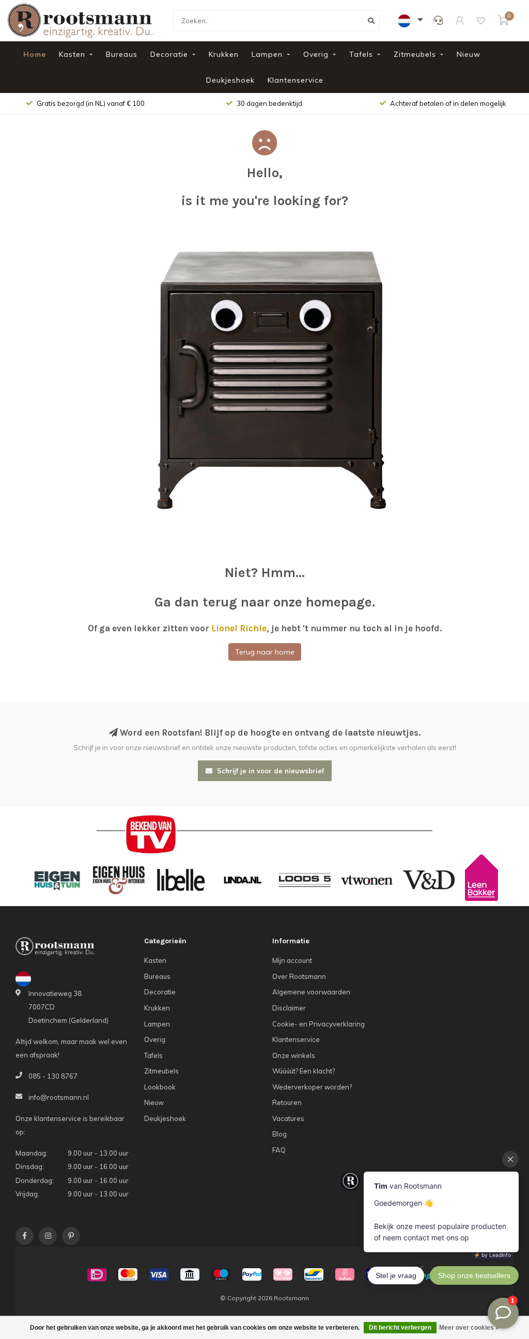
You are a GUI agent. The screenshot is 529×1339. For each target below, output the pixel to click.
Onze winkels (293, 1055)
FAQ (279, 1150)
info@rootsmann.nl (58, 1097)
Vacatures (288, 1118)
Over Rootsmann (299, 976)
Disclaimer (289, 1008)
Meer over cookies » (469, 1327)
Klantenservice (295, 80)
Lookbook (160, 1087)
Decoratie (169, 54)
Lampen (267, 54)
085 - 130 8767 (52, 1076)
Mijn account (292, 960)
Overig (316, 54)
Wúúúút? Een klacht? (303, 1071)
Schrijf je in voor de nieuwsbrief (269, 771)
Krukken (224, 54)
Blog (279, 1134)
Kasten (72, 54)
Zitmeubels (415, 54)
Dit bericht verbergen (400, 1327)
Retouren (287, 1102)
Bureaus (121, 54)
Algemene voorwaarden (311, 992)
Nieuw (468, 54)
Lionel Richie (239, 628)
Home (34, 54)
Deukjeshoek (230, 80)
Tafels (361, 54)
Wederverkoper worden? (312, 1087)
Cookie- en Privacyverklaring (318, 1024)
